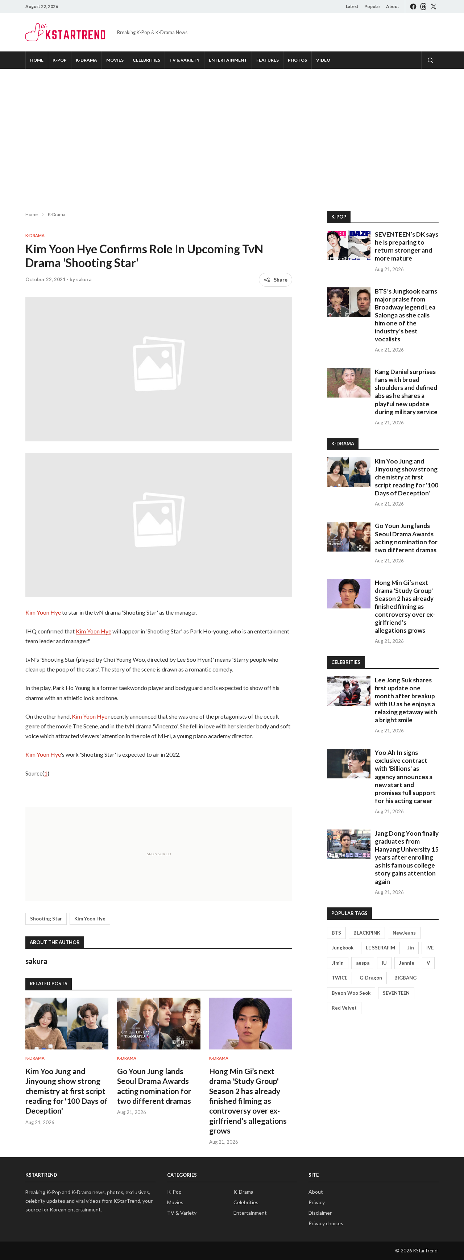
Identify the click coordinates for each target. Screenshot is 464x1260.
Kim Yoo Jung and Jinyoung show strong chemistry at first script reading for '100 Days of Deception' (66, 1090)
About (392, 6)
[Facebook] (413, 6)
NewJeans (404, 933)
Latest (352, 6)
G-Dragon (371, 978)
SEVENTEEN (396, 993)
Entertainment (228, 60)
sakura (83, 279)
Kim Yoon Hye (43, 612)
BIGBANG (405, 978)
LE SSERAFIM (380, 948)
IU (384, 963)
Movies (115, 60)
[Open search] (430, 60)
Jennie (406, 963)
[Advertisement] (232, 134)
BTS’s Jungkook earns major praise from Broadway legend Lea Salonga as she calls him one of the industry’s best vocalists (406, 315)
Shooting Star (46, 919)
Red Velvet (344, 1008)
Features (267, 60)
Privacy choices (325, 1223)
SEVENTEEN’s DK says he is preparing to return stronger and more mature (406, 246)
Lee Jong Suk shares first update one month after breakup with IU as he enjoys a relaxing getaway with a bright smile (406, 700)
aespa (362, 963)
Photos (297, 60)
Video (323, 60)
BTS (336, 933)
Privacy (316, 1202)
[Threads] (423, 6)
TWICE (339, 978)
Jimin (338, 963)
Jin (410, 948)
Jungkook (342, 948)
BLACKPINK (366, 933)
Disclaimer (320, 1213)
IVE (430, 948)
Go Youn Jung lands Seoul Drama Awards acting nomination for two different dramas (406, 537)
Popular (372, 6)
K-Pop (60, 60)
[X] (433, 6)
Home (37, 60)
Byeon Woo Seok (351, 993)
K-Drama (86, 60)
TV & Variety (184, 60)
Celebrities (146, 60)
